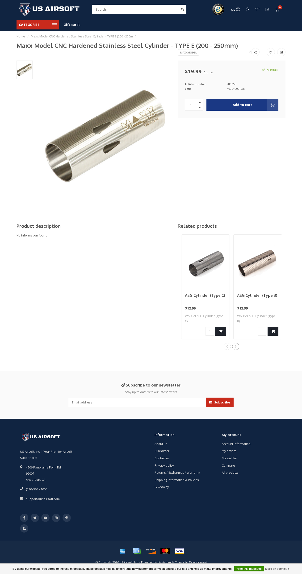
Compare (228, 465)
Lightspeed (165, 562)
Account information (236, 444)
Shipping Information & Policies (177, 480)
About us (161, 444)
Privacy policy (164, 465)
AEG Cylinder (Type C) (205, 295)
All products (230, 472)
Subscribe (222, 402)
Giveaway (162, 487)
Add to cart (242, 104)
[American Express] (123, 551)
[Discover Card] (151, 551)
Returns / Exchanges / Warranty (177, 472)
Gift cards (72, 24)
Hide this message (249, 568)
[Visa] (179, 551)
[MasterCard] (165, 551)
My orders (229, 451)
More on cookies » (277, 568)
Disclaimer (162, 451)
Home (21, 36)
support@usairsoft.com (43, 499)
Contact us (162, 458)
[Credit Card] (137, 551)
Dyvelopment (198, 562)
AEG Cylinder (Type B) (257, 295)
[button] (227, 346)
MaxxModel (188, 52)
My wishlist (229, 458)
